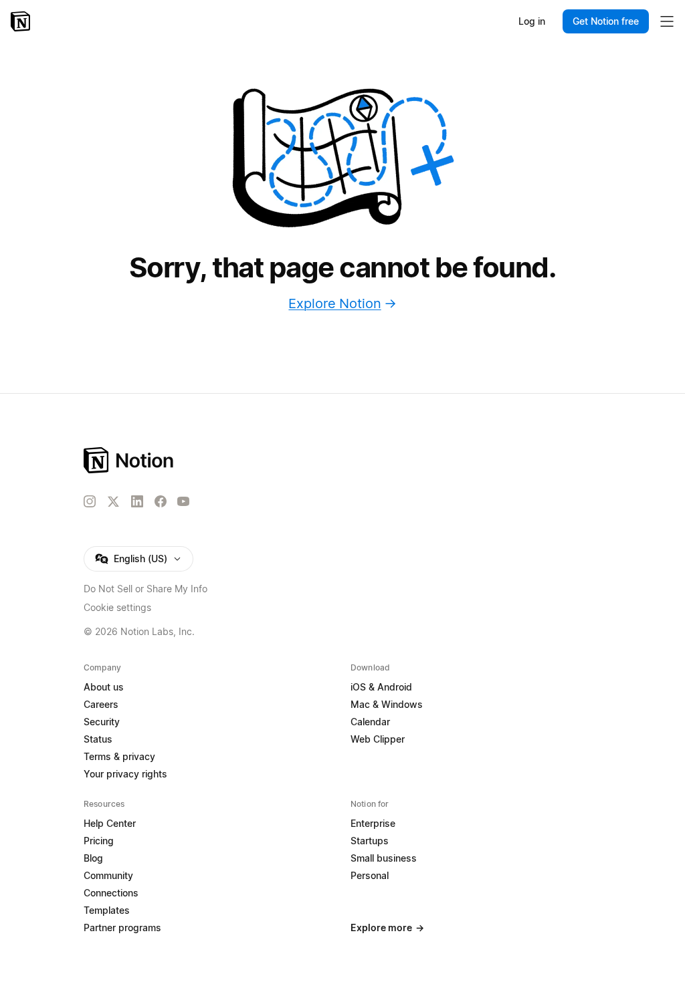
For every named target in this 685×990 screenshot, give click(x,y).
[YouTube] (183, 501)
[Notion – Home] (22, 21)
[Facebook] (160, 501)
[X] (113, 502)
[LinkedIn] (137, 501)
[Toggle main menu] (667, 21)
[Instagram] (90, 501)
